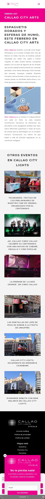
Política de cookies (22, 438)
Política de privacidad (22, 435)
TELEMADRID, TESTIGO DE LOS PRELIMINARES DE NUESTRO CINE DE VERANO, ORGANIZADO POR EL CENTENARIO (22, 203)
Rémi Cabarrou (10, 50)
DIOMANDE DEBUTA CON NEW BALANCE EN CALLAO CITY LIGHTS (22, 401)
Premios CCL (22, 450)
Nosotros (22, 447)
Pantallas (22, 453)
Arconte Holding (22, 431)
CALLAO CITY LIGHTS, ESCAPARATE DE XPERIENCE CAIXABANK (22, 363)
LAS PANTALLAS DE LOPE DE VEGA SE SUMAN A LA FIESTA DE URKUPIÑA (22, 325)
